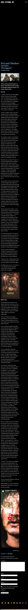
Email (2, 578)
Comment (3, 561)
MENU (26, 2)
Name (2, 573)
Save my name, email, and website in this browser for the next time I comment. (9, 588)
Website (2, 582)
